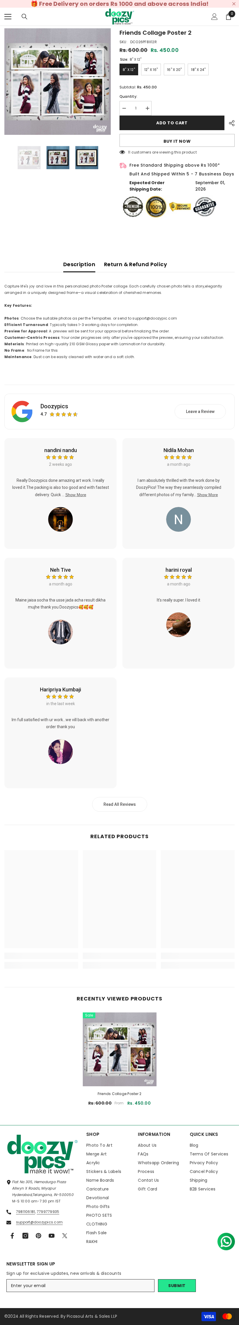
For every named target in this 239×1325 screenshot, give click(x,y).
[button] (223, 1239)
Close (234, 4)
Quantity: (128, 96)
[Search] (24, 16)
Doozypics (54, 406)
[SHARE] (229, 123)
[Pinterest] (38, 1236)
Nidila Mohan (179, 450)
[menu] (7, 16)
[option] (57, 81)
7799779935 (48, 1211)
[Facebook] (12, 1236)
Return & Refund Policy (135, 264)
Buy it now (177, 141)
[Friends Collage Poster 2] (120, 1049)
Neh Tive (60, 570)
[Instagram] (25, 1236)
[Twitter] (65, 1236)
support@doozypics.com (39, 1222)
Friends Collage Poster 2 (120, 1093)
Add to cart (170, 123)
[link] (41, 956)
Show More (75, 494)
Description (79, 264)
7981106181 (25, 1211)
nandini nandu (60, 450)
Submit (177, 1286)
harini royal (179, 570)
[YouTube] (51, 1236)
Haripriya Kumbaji (60, 689)
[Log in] (214, 16)
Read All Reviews (119, 804)
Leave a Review (200, 411)
